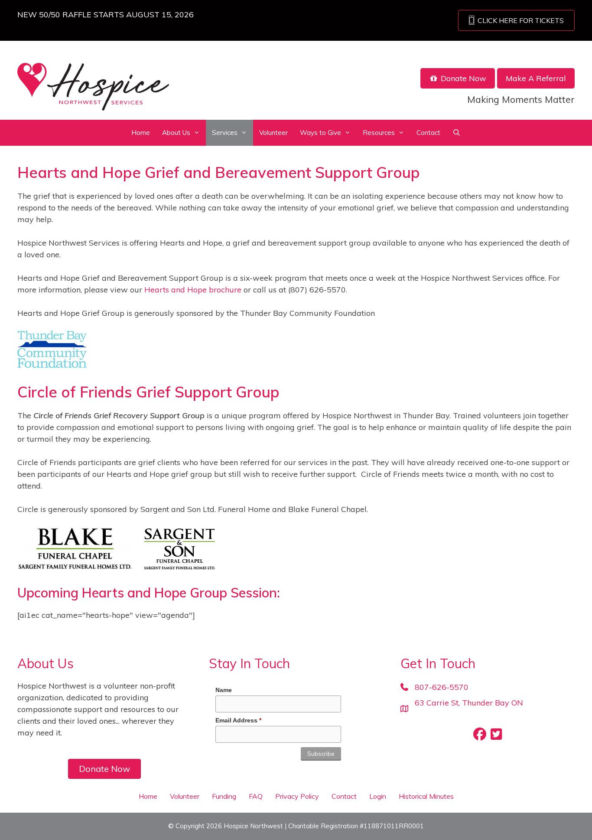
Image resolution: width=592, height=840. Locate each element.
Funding (224, 796)
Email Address (238, 720)
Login (377, 796)
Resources (379, 132)
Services (224, 132)
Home (140, 132)
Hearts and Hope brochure (192, 290)
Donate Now (462, 78)
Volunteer (273, 132)
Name (223, 689)
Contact (428, 132)
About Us (176, 132)
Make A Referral (536, 78)
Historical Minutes (426, 796)
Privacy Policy (297, 796)
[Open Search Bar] (456, 133)
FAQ (256, 796)
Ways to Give (320, 132)
